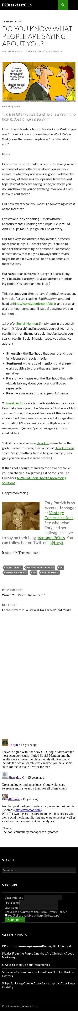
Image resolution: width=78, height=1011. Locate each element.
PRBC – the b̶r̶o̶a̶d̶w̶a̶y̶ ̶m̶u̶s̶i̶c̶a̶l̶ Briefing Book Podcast (36, 946)
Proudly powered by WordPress (19, 1005)
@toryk (57, 542)
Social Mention (27, 323)
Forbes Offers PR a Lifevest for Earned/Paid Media (36, 607)
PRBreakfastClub (17, 5)
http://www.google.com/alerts (35, 303)
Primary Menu (73, 5)
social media (50, 572)
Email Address (14, 897)
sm (34, 572)
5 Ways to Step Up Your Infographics (26, 964)
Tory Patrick (11, 21)
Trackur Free (64, 448)
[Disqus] (39, 677)
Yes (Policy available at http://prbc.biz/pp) (33, 915)
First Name (12, 902)
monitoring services (40, 567)
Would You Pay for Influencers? (23, 592)
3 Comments (54, 51)
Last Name (12, 907)
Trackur (43, 443)
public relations (16, 572)
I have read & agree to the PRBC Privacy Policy (36, 911)
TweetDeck (13, 403)
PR (61, 567)
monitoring (13, 567)
